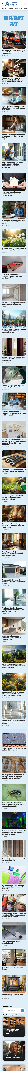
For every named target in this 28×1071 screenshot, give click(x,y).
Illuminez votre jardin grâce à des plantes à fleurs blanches (14, 249)
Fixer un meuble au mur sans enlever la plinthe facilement (13, 386)
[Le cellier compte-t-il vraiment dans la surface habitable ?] (14, 264)
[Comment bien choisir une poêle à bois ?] (14, 984)
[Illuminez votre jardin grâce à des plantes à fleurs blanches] (14, 238)
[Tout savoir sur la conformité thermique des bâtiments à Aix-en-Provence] (14, 820)
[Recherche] (21, 3)
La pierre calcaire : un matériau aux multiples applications (11, 637)
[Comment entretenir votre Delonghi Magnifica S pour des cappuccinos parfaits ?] (14, 68)
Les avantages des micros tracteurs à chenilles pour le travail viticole (13, 665)
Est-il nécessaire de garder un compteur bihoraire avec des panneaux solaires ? (14, 915)
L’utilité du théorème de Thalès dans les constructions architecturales (14, 413)
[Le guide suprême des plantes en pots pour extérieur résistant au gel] (14, 319)
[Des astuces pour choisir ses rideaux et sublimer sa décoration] (14, 347)
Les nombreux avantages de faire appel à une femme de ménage (13, 887)
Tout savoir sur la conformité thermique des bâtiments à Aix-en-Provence (14, 832)
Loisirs (8, 1027)
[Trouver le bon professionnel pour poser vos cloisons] (14, 292)
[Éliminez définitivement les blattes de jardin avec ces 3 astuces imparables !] (14, 792)
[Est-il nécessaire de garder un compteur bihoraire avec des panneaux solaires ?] (14, 903)
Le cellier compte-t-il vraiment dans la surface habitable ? (12, 276)
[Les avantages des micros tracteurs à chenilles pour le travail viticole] (14, 654)
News (8, 1053)
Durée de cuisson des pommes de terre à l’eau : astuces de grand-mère (14, 525)
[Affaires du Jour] (11, 3)
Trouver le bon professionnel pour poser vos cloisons (14, 303)
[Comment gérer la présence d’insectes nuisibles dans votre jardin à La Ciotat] (14, 682)
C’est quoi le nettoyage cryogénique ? (11, 942)
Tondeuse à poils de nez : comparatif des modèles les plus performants (13, 609)
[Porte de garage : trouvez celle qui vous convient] (14, 848)
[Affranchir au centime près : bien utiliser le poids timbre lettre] (14, 210)
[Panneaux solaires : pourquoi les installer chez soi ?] (14, 738)
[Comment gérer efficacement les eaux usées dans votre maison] (14, 710)
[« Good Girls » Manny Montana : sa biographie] (14, 1051)
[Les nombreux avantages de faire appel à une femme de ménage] (14, 875)
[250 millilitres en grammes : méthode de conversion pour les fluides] (14, 96)
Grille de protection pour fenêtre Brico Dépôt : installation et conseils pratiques (12, 165)
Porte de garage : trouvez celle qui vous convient (14, 859)
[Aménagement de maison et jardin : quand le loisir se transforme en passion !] (14, 764)
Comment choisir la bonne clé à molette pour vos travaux (14, 470)
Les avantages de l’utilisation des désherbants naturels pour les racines (14, 497)
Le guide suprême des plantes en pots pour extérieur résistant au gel (14, 330)
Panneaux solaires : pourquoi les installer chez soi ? (14, 749)
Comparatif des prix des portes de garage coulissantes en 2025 (14, 581)
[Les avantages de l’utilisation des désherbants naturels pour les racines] (14, 485)
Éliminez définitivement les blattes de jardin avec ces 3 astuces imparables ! (13, 804)
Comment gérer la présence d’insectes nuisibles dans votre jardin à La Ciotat (13, 693)
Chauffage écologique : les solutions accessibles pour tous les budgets (12, 553)
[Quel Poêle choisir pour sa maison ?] (14, 957)
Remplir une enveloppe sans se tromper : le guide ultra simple (13, 136)
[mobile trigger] (3, 3)
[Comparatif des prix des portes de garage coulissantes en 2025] (14, 569)
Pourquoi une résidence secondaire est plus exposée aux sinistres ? (13, 193)
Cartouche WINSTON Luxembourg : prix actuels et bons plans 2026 (13, 1031)
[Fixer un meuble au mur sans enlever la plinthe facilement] (14, 375)
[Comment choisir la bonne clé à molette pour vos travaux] (14, 459)
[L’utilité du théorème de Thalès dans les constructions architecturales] (14, 401)
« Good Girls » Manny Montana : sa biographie (14, 1056)
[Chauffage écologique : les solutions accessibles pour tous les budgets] (14, 541)
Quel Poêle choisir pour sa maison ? (12, 968)
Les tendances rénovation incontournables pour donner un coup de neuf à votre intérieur (14, 442)
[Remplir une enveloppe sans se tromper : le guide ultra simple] (14, 124)
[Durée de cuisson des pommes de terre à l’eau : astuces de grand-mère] (14, 513)
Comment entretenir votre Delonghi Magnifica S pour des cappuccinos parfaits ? (13, 80)
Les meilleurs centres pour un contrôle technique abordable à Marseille (14, 51)
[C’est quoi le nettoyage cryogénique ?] (14, 931)
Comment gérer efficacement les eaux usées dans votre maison (14, 721)
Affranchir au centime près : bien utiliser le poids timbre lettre (13, 221)
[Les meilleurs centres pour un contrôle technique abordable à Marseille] (14, 40)
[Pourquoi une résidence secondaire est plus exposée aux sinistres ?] (14, 182)
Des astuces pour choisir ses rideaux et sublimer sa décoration (13, 358)
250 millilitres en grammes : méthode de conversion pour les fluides (13, 108)
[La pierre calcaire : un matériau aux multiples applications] (14, 626)
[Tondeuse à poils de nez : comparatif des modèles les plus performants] (14, 597)
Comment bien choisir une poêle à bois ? (12, 995)
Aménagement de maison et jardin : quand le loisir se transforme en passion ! (13, 776)
